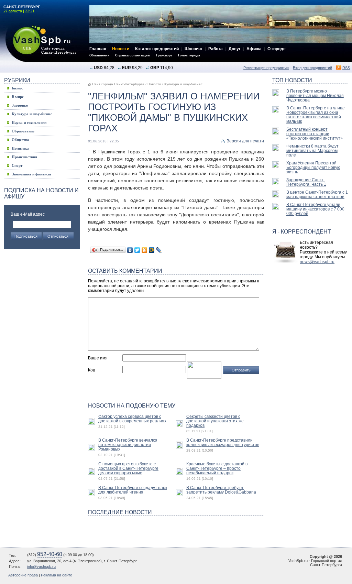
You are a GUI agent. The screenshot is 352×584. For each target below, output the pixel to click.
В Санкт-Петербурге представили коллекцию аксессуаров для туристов (222, 442)
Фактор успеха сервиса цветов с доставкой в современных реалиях (132, 418)
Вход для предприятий (312, 68)
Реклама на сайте (56, 575)
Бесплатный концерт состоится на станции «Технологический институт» (314, 133)
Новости (154, 84)
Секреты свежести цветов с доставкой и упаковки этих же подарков (215, 421)
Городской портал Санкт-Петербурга (44, 43)
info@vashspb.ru (41, 566)
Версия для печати (245, 141)
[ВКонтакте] (130, 250)
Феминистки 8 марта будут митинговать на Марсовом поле (312, 150)
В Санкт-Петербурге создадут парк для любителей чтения (132, 489)
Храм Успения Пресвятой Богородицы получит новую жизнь (313, 167)
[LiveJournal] (159, 250)
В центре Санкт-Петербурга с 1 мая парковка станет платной (317, 194)
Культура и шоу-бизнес (183, 84)
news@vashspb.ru (317, 261)
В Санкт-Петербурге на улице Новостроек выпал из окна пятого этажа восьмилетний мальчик (315, 114)
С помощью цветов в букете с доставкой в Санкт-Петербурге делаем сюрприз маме (128, 468)
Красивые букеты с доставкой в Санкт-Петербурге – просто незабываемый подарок (217, 468)
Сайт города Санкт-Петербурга (118, 84)
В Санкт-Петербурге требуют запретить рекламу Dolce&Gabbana (221, 489)
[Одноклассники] (144, 250)
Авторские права (23, 575)
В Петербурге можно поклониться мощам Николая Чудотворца (315, 95)
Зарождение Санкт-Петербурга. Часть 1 (306, 181)
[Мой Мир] (151, 250)
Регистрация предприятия (266, 68)
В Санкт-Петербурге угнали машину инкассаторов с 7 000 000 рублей (315, 209)
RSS (346, 68)
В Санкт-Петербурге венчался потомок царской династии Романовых (127, 444)
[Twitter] (137, 250)
